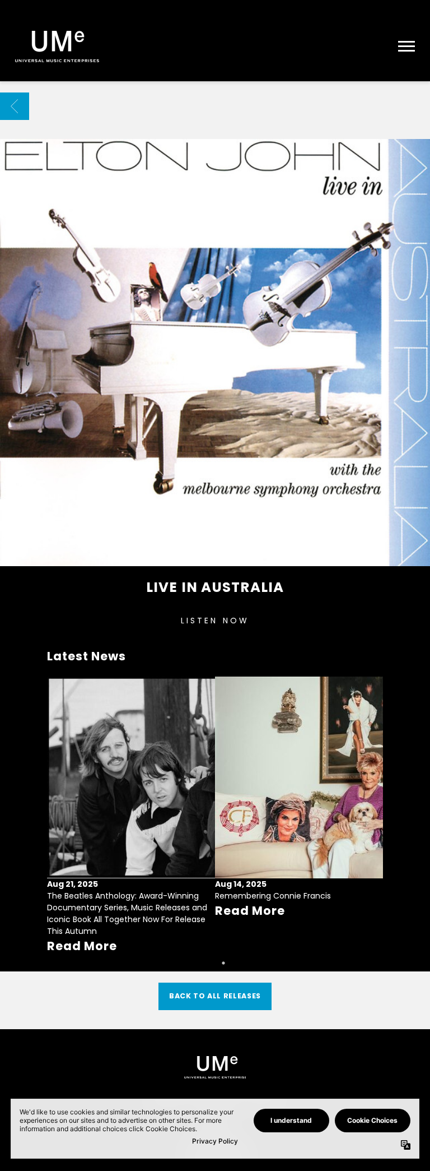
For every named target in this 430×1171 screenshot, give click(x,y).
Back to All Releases (215, 996)
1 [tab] (206, 963)
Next (369, 801)
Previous (60, 801)
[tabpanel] (131, 816)
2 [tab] (223, 963)
